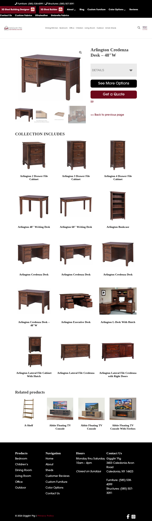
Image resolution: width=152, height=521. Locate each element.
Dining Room (23, 470)
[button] (80, 52)
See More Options (113, 83)
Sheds (49, 470)
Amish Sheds (110, 28)
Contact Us (6, 16)
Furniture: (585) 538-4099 (30, 4)
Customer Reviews (57, 476)
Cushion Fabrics (23, 16)
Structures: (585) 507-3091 (61, 4)
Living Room (90, 28)
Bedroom (64, 28)
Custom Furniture (96, 10)
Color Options (116, 10)
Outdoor (100, 28)
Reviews (133, 10)
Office (71, 28)
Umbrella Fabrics (60, 16)
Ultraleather (41, 16)
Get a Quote (114, 94)
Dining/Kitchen (51, 28)
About (70, 10)
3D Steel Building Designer (15, 10)
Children (79, 28)
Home (49, 459)
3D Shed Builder (49, 10)
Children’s (21, 464)
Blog (82, 10)
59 (92, 102)
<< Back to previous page (107, 115)
